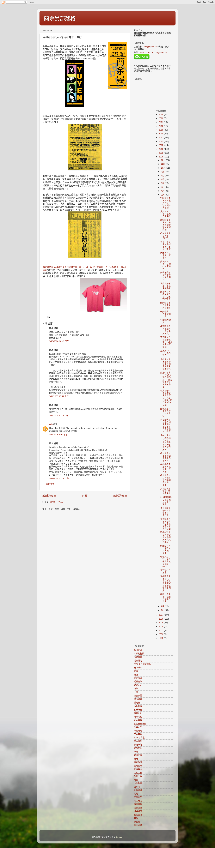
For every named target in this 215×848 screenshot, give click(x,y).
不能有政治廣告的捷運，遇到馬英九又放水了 (165, 537)
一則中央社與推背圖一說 (165, 314)
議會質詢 (138, 661)
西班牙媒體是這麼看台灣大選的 (165, 276)
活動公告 (138, 706)
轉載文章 (138, 776)
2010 (161, 149)
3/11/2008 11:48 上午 (58, 415)
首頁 (85, 495)
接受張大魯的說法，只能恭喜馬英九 (165, 330)
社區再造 (138, 801)
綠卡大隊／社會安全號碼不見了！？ (165, 457)
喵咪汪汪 (138, 713)
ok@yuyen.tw (150, 47)
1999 (161, 638)
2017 (161, 122)
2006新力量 (139, 737)
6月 (163, 183)
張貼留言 (50, 484)
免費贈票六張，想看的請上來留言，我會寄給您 (165, 524)
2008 (161, 157)
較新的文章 (49, 495)
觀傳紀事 (138, 755)
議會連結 (138, 808)
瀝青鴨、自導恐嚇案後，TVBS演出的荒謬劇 (166, 342)
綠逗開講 (138, 825)
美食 (136, 818)
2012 (161, 141)
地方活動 (138, 717)
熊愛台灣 (138, 762)
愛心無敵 (138, 720)
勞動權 (137, 822)
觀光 (136, 759)
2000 (161, 634)
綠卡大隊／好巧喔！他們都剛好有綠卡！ (165, 480)
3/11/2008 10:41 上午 (59, 396)
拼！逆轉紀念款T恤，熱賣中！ (166, 491)
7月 (163, 179)
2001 (161, 630)
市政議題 (138, 657)
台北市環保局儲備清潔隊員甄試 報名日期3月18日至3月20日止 (166, 398)
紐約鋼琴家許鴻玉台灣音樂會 (165, 305)
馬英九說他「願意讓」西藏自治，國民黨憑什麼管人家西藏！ (166, 442)
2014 (161, 134)
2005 (161, 623)
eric (51, 424)
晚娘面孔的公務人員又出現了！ (165, 549)
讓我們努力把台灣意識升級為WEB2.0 (165, 295)
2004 (161, 626)
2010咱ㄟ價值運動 (142, 664)
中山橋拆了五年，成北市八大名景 (165, 468)
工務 (136, 692)
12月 (163, 160)
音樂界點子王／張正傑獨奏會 (165, 285)
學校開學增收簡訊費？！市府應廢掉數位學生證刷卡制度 (165, 583)
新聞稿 (137, 703)
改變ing (137, 685)
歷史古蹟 (138, 678)
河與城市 (138, 811)
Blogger (119, 837)
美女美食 (138, 773)
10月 (163, 168)
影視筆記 (138, 745)
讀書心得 (138, 695)
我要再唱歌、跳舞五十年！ (165, 213)
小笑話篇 (138, 783)
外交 (136, 752)
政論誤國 (138, 769)
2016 (161, 126)
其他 (136, 794)
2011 (161, 145)
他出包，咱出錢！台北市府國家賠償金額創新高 (165, 364)
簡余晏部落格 (59, 19)
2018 (161, 118)
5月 (163, 187)
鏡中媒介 (138, 668)
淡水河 (137, 787)
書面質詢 (138, 741)
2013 (161, 137)
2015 (161, 130)
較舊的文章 (120, 495)
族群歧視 (138, 710)
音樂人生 (138, 727)
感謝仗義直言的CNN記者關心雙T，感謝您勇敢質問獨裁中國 (166, 380)
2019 (161, 114)
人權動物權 (139, 653)
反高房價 (138, 815)
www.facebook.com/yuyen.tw (153, 52)
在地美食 (138, 734)
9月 (163, 172)
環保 (136, 688)
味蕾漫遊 (138, 790)
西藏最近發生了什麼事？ (165, 255)
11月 (163, 164)
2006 (161, 619)
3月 (163, 195)
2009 (161, 153)
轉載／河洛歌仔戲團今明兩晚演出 (165, 598)
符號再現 (138, 731)
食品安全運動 (140, 724)
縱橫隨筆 (138, 681)
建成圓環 (138, 766)
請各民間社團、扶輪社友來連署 (165, 265)
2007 (161, 615)
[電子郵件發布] (49, 317)
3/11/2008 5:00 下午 (58, 435)
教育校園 (138, 748)
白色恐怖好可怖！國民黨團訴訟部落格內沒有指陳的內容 (165, 426)
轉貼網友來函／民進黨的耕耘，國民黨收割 (165, 203)
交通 (136, 675)
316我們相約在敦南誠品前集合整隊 (166, 501)
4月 (163, 191)
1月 (163, 610)
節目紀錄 (138, 650)
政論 (136, 671)
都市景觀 (138, 699)
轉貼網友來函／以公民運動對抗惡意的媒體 (165, 225)
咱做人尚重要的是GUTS (165, 235)
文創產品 (138, 797)
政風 (136, 780)
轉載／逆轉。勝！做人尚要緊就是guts (165, 561)
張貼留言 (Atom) (56, 502)
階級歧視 (138, 804)
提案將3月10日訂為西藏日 (166, 353)
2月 (163, 606)
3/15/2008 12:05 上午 (59, 478)
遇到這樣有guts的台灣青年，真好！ (165, 511)
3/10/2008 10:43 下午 (59, 341)
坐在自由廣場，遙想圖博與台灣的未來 (165, 245)
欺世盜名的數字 (165, 571)
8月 (163, 175)
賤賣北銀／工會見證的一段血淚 (165, 412)
